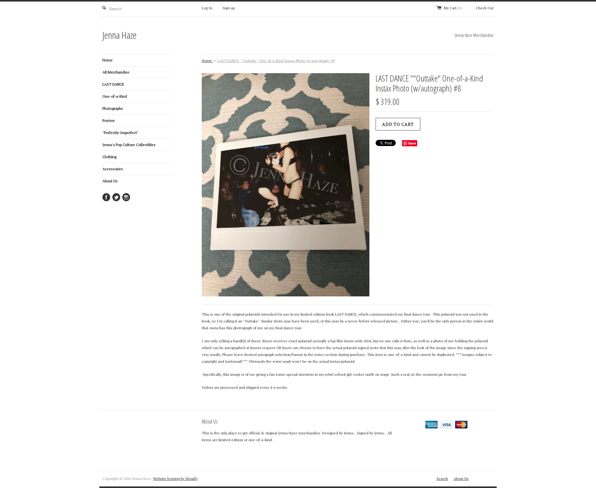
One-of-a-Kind (114, 96)
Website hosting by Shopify (175, 478)
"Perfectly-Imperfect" (120, 132)
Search (442, 478)
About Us (110, 181)
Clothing (109, 156)
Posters (108, 120)
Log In (207, 8)
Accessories (112, 168)
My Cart (453, 8)
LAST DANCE (113, 84)
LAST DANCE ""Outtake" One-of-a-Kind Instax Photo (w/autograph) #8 (275, 60)
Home (107, 60)
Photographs (112, 108)
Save (412, 143)
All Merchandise (115, 72)
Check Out (485, 8)
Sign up (229, 8)
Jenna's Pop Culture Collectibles (129, 144)
